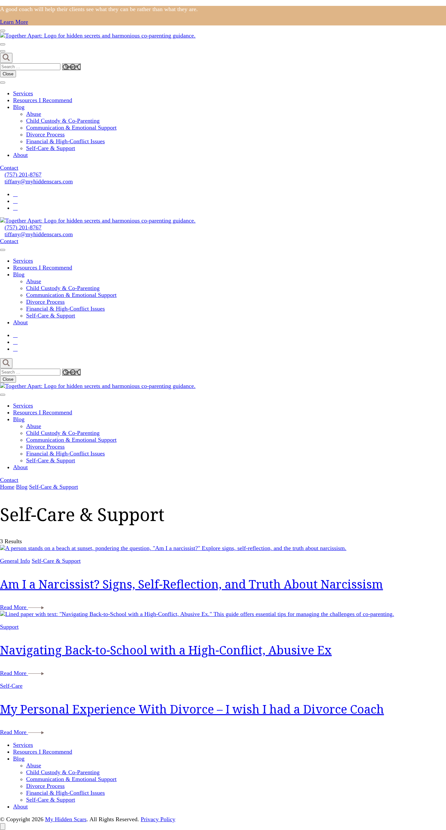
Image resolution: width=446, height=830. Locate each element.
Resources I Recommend (42, 100)
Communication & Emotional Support (71, 127)
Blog (18, 107)
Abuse (33, 114)
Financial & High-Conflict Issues (65, 141)
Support (9, 626)
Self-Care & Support (50, 148)
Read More (14, 607)
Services (23, 93)
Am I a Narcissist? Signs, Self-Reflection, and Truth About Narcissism (191, 584)
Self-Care (11, 686)
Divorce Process (45, 134)
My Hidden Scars (66, 819)
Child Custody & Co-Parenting (63, 120)
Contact (9, 167)
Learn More (14, 22)
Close (8, 73)
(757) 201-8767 (23, 174)
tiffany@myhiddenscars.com (39, 181)
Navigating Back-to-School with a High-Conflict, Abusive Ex (166, 650)
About (20, 155)
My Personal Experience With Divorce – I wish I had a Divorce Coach (192, 709)
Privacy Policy (158, 819)
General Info (15, 561)
